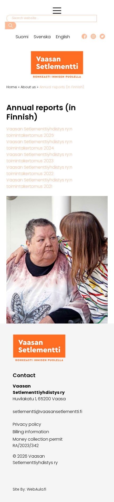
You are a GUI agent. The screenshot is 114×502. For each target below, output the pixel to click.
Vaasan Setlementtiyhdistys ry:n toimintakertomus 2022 (39, 170)
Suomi (22, 37)
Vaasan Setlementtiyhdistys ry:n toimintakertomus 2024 (39, 145)
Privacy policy (27, 424)
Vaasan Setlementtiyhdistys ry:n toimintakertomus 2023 (39, 157)
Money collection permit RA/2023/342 (38, 442)
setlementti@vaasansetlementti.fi (47, 412)
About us (28, 87)
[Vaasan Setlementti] (57, 77)
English (63, 37)
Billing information (31, 432)
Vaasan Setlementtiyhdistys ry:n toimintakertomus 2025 (39, 132)
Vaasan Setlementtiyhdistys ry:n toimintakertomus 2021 (39, 183)
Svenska (42, 37)
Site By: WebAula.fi (29, 489)
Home (11, 87)
